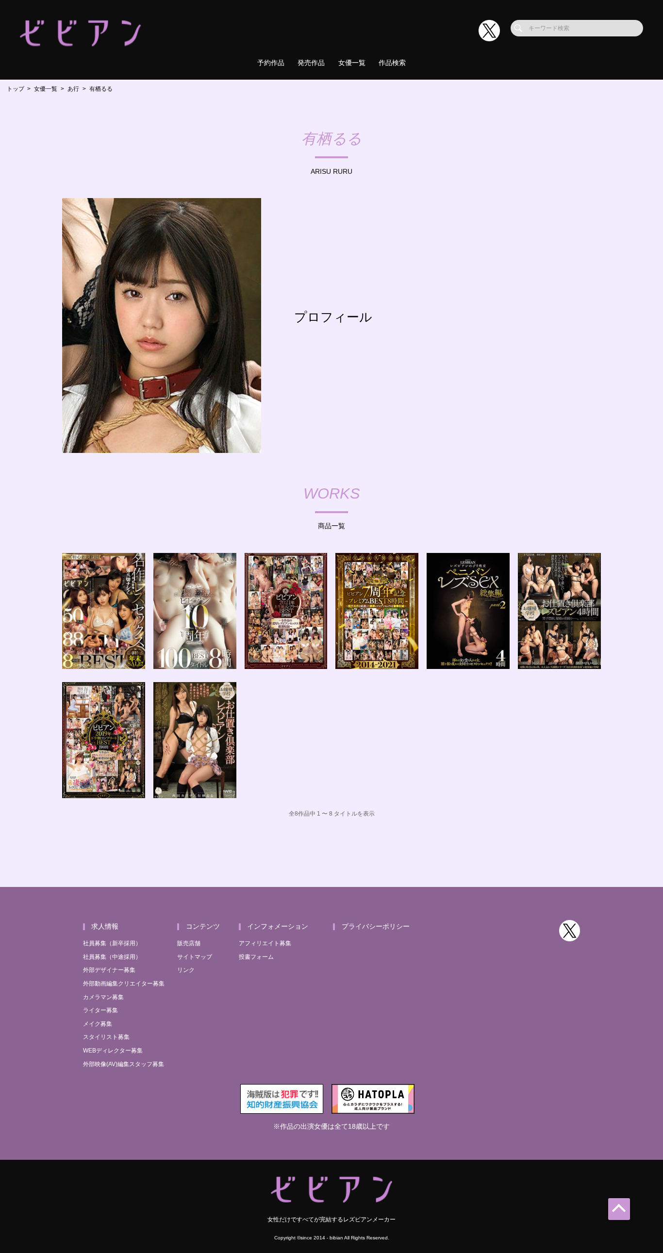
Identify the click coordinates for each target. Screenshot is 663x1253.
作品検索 (392, 63)
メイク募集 (97, 1023)
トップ (15, 88)
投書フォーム (256, 956)
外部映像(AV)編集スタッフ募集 (123, 1064)
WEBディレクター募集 (113, 1050)
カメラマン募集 (103, 997)
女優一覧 (351, 63)
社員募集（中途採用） (112, 956)
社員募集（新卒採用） (112, 943)
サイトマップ (194, 956)
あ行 (73, 88)
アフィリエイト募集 (265, 943)
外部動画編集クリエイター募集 (124, 983)
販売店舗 (188, 943)
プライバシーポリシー (376, 926)
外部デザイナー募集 (109, 970)
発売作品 (311, 63)
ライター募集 (100, 1010)
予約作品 (270, 63)
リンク (186, 970)
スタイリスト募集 (106, 1037)
